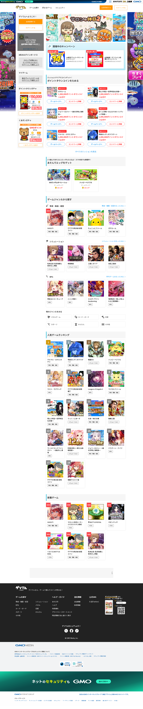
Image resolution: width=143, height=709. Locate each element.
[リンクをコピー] (77, 631)
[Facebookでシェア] (71, 631)
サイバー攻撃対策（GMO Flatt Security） (70, 656)
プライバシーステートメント (62, 612)
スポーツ (54, 324)
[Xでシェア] (66, 631)
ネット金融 (91, 700)
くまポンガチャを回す (30, 145)
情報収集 (84, 700)
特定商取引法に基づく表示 (61, 615)
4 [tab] (78, 40)
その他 (107, 324)
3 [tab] (76, 40)
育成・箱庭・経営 (22, 602)
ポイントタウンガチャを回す (30, 113)
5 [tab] (81, 40)
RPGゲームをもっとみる (115, 276)
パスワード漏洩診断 (55, 654)
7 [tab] (86, 40)
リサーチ (77, 700)
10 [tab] (93, 40)
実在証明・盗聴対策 (20, 656)
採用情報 (77, 605)
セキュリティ (57, 700)
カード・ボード (83, 317)
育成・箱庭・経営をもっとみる (113, 206)
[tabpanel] (85, 28)
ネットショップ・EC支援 (35, 700)
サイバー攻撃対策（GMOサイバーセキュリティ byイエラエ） (42, 656)
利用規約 (55, 608)
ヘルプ (54, 605)
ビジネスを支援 (48, 700)
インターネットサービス (21, 700)
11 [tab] (96, 40)
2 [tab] (73, 40)
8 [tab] (88, 40)
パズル (38, 605)
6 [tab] (83, 40)
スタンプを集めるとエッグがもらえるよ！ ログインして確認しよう (30, 62)
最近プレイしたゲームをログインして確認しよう (30, 79)
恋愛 (106, 317)
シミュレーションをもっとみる (113, 241)
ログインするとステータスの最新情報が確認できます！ (30, 42)
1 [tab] (71, 40)
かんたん (81, 324)
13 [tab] (100, 40)
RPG (17, 605)
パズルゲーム (55, 317)
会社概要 (77, 602)
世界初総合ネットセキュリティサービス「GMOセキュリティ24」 (31, 654)
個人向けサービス (107, 700)
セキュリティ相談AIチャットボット (84, 654)
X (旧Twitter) (94, 602)
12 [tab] (98, 40)
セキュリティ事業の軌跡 (100, 656)
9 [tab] (91, 40)
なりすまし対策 (87, 656)
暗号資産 (98, 700)
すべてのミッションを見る (85, 151)
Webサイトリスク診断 (67, 654)
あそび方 (55, 602)
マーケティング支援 (68, 700)
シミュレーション (42, 602)
